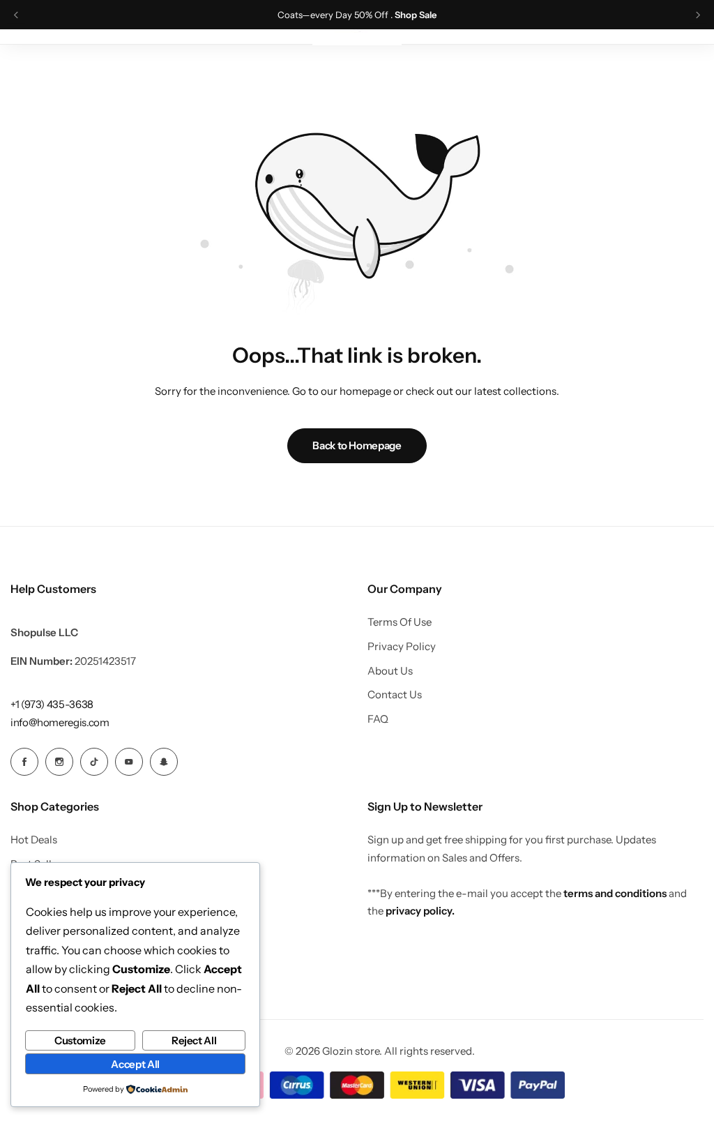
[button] (16, 15)
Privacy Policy (401, 646)
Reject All (194, 1040)
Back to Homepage (356, 445)
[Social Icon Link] (24, 762)
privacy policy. (420, 910)
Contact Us (394, 695)
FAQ (377, 719)
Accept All (135, 1064)
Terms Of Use (399, 622)
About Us (390, 671)
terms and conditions (615, 893)
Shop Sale (415, 15)
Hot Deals (33, 840)
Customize (80, 1040)
